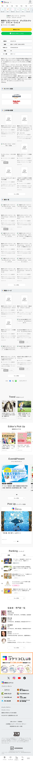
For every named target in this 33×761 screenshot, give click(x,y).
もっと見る (16, 598)
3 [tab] (16, 541)
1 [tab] (15, 494)
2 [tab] (15, 541)
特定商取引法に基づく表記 (16, 726)
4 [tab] (17, 541)
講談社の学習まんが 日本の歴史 (9, 712)
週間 (9, 555)
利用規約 (20, 721)
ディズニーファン (6, 710)
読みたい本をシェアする (18, 33)
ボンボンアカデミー (6, 707)
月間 (24, 555)
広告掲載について (10, 724)
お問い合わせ (13, 721)
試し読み (11, 229)
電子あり (6, 162)
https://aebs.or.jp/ (5, 743)
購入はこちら (16, 29)
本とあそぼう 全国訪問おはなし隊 (9, 715)
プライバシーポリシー (21, 724)
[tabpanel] (16, 525)
